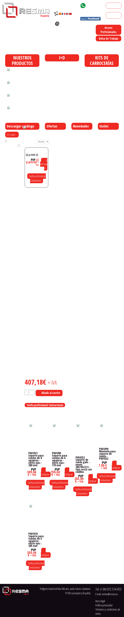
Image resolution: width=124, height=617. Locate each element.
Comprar (45, 474)
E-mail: (106, 594)
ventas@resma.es (64, 29)
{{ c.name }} (13, 135)
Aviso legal (100, 601)
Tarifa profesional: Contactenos (37, 178)
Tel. (108, 589)
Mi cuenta (112, 6)
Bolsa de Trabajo (108, 38)
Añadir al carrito (50, 393)
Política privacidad (103, 605)
